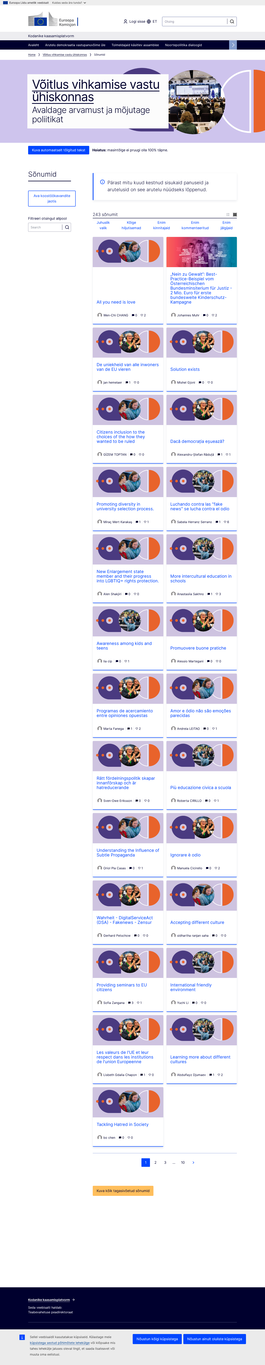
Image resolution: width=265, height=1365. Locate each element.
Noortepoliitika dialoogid (183, 45)
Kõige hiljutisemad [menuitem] (131, 225)
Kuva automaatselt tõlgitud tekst (58, 150)
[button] (228, 214)
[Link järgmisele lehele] (193, 1162)
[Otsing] (232, 21)
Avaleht (33, 45)
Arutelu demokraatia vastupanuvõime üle (75, 45)
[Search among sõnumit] (67, 227)
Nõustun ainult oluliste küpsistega (214, 1339)
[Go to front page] (59, 19)
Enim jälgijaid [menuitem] (227, 225)
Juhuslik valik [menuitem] (103, 225)
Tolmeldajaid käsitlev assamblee (135, 45)
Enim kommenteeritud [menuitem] (195, 225)
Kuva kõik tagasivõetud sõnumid (123, 1191)
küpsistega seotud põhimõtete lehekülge (60, 1343)
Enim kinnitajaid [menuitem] (161, 225)
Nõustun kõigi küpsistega (157, 1339)
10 (183, 1162)
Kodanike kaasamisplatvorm (49, 1300)
